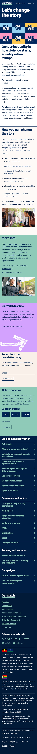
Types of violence (10, 491)
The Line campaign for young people (12, 582)
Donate (5, 427)
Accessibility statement (11, 613)
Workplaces (7, 511)
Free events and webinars (13, 556)
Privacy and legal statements (14, 617)
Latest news (7, 606)
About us (5, 602)
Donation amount (11, 409)
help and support (12, 273)
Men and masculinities (12, 481)
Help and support (9, 624)
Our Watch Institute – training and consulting (15, 562)
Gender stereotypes (11, 476)
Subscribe (6, 379)
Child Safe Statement (11, 620)
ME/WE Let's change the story (15, 576)
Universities (7, 533)
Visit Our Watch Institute (11, 327)
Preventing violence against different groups (14, 470)
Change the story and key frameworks (13, 505)
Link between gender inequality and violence (16, 455)
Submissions (7, 609)
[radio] (3, 414)
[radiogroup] (16, 414)
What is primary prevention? (15, 449)
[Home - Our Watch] (7, 3)
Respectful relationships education (13, 517)
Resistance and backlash (13, 486)
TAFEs (4, 528)
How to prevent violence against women (13, 462)
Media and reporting (11, 523)
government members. (10, 733)
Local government (10, 543)
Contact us (6, 627)
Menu (30, 3)
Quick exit (19, 3)
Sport (4, 538)
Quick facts (7, 444)
